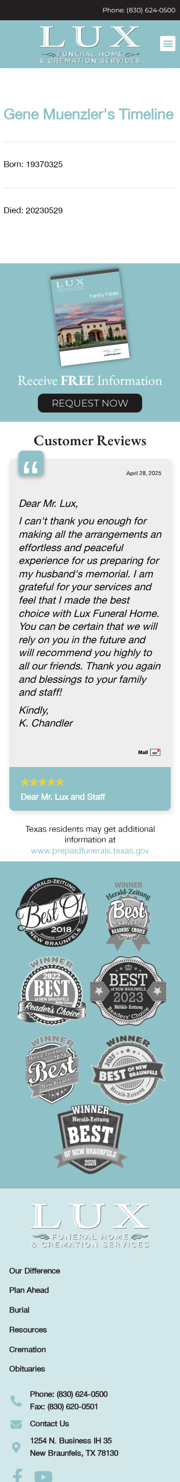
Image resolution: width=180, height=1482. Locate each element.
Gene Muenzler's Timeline (89, 115)
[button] (167, 43)
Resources (28, 1330)
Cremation (27, 1349)
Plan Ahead (29, 1290)
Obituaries (27, 1369)
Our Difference (34, 1271)
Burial (19, 1310)
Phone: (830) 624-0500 (138, 10)
